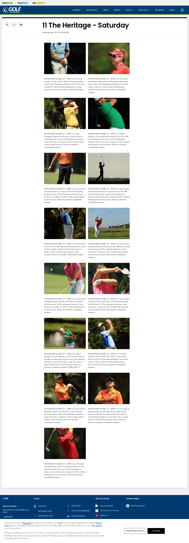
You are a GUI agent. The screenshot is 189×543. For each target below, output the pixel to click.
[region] (94, 531)
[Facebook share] (7, 24)
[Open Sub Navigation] (81, 10)
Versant (27, 523)
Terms (59, 523)
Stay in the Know (10, 506)
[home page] (12, 10)
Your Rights (97, 525)
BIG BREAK (159, 10)
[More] (182, 10)
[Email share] (21, 24)
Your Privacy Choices (135, 531)
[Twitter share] (14, 24)
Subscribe (8, 517)
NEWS (106, 10)
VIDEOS (117, 10)
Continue (156, 531)
